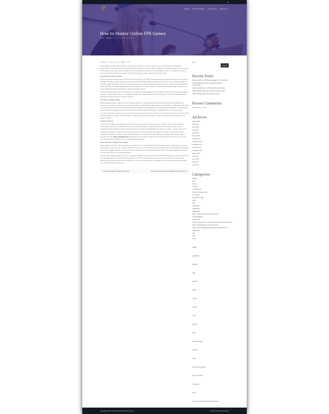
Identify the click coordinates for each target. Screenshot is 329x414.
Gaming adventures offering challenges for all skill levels (210, 80)
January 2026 (196, 138)
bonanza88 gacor (197, 341)
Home (187, 9)
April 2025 (195, 165)
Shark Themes (224, 411)
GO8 (193, 273)
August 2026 (196, 121)
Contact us (212, 9)
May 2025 (195, 162)
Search (194, 62)
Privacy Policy (198, 9)
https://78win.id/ (197, 375)
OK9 (193, 181)
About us (223, 9)
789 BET (195, 186)
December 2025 (197, 141)
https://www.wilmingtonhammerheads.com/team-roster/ (210, 227)
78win (194, 358)
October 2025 (196, 147)
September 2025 (197, 150)
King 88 (194, 324)
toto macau (196, 195)
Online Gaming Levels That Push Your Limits (206, 94)
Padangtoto (196, 211)
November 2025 (197, 144)
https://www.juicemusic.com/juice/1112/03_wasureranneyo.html (212, 222)
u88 (193, 233)
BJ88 (193, 333)
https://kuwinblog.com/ (121, 137)
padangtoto (196, 256)
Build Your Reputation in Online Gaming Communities (208, 88)
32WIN (194, 298)
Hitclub (194, 184)
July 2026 (195, 124)
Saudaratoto (196, 206)
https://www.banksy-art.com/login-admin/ (205, 225)
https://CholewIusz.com (199, 192)
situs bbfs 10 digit (198, 197)
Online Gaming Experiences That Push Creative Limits (208, 91)
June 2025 (195, 159)
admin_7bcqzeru (115, 62)
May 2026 (195, 130)
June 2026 (195, 127)
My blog (104, 62)
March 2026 (196, 136)
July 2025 (195, 156)
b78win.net (195, 384)
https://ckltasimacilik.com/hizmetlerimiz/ (205, 214)
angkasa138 (196, 230)
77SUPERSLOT (197, 189)
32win (194, 238)
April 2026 (195, 133)
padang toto (196, 219)
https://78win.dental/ (199, 367)
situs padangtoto (197, 217)
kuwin (194, 392)
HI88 (193, 236)
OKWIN (194, 281)
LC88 (194, 200)
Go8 (193, 203)
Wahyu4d (195, 264)
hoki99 (194, 247)
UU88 (194, 290)
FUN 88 (194, 350)
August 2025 (196, 153)
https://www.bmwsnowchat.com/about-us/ (205, 401)
